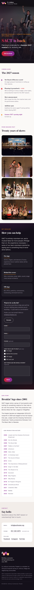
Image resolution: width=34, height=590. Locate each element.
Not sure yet (10, 359)
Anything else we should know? (14, 363)
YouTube (22, 539)
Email (6, 333)
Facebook (7, 539)
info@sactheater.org (10, 315)
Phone (8, 341)
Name (6, 325)
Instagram (14, 539)
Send (8, 379)
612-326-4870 (16, 531)
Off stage (9, 356)
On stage (9, 351)
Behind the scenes (11, 353)
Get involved (8, 53)
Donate (8, 320)
